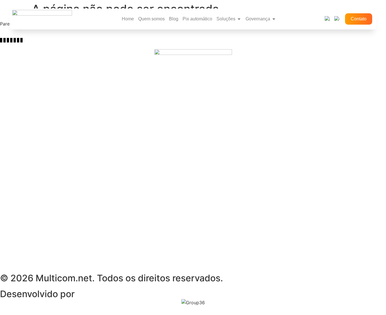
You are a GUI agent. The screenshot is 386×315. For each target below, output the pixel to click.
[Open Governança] (274, 19)
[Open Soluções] (239, 19)
